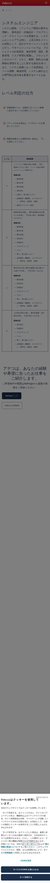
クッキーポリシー (30, 844)
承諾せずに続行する (42, 797)
